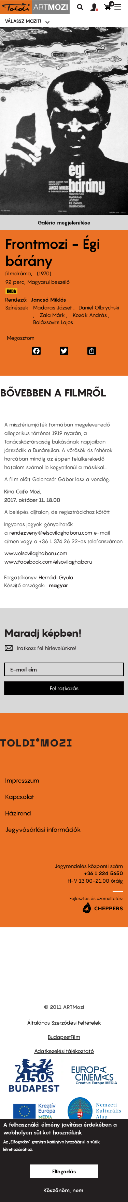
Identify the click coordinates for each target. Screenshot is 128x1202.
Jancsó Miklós (48, 299)
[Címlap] (35, 7)
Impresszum (22, 780)
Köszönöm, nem (63, 1190)
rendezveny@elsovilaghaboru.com (50, 533)
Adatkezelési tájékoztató (64, 1051)
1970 (44, 273)
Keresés (80, 7)
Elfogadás (64, 1171)
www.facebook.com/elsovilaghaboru (48, 562)
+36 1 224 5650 (103, 873)
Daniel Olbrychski (99, 307)
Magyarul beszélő (48, 282)
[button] (97, 7)
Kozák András (89, 315)
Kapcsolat (19, 796)
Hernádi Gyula (56, 577)
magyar (58, 585)
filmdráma (18, 273)
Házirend (18, 813)
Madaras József (53, 307)
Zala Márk (52, 315)
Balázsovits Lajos (53, 322)
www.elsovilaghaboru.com (35, 553)
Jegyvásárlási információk (43, 829)
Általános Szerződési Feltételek (64, 1022)
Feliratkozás (64, 688)
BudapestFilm (64, 1037)
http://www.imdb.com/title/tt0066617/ (11, 291)
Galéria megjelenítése (64, 222)
